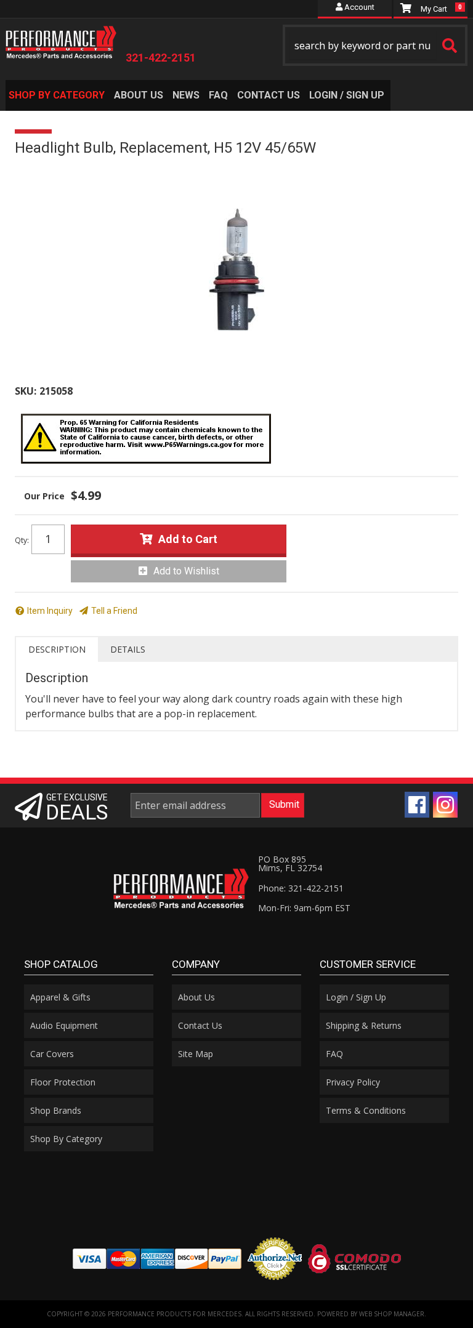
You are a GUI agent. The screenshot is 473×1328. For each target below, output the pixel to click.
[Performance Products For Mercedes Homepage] (61, 39)
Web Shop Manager (391, 1314)
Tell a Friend (114, 611)
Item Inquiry (50, 611)
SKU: (25, 391)
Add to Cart (187, 539)
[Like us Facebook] (417, 805)
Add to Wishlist (186, 571)
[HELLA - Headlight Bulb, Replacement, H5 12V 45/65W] (236, 269)
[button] (375, 45)
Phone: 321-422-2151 (301, 888)
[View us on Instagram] (445, 805)
